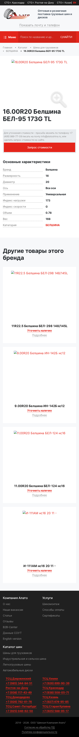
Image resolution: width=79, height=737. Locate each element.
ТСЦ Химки (50, 678)
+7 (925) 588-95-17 (55, 711)
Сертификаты (51, 615)
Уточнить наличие (39, 330)
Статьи (7, 615)
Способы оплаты (53, 609)
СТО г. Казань (65, 2)
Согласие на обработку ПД (39, 727)
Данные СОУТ (12, 632)
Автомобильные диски (18, 670)
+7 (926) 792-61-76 (19, 701)
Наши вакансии (13, 609)
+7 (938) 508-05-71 (55, 692)
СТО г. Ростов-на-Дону (40, 2)
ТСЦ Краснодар (53, 687)
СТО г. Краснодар (14, 2)
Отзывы (8, 621)
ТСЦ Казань (50, 697)
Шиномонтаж (51, 604)
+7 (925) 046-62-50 (19, 711)
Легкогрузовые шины (17, 664)
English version (12, 638)
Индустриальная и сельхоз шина (24, 658)
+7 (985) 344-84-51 (19, 683)
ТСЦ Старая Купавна (56, 706)
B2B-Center (10, 627)
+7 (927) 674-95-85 (55, 701)
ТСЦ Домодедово (18, 697)
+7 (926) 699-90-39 (55, 683)
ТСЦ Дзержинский (18, 678)
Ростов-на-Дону (17, 687)
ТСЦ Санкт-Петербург (21, 706)
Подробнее (39, 335)
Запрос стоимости (39, 147)
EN (74, 2)
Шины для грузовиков (17, 653)
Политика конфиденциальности (39, 731)
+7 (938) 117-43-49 (19, 692)
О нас (6, 604)
